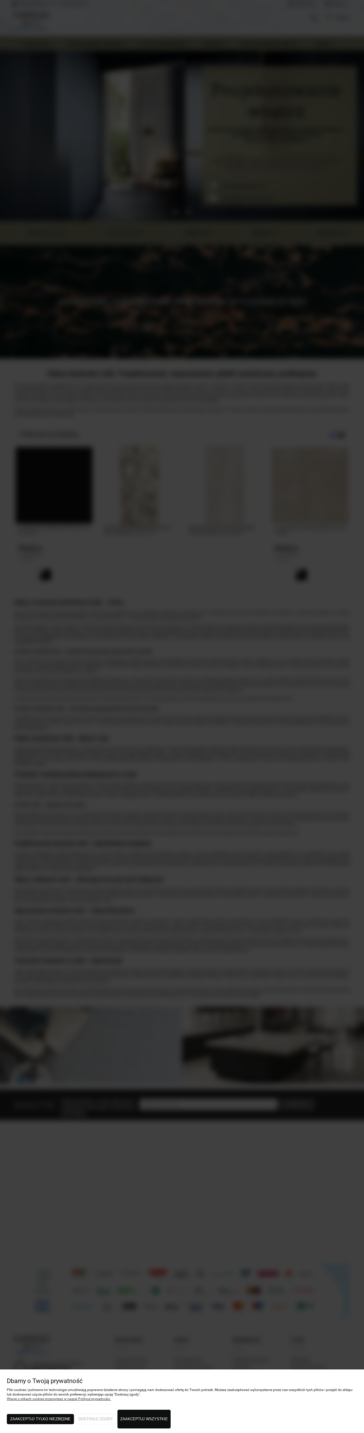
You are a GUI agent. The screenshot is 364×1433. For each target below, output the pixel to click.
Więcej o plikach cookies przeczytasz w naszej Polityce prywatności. (59, 1399)
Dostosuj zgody (95, 1419)
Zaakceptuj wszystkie (144, 1419)
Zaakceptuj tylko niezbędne (40, 1419)
